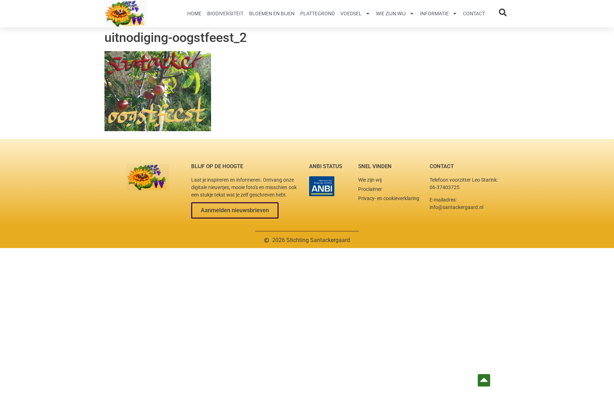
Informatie (434, 13)
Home (194, 13)
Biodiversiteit (225, 13)
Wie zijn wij (391, 13)
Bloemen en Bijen (272, 13)
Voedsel (351, 13)
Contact (474, 13)
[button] (235, 210)
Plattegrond (317, 13)
